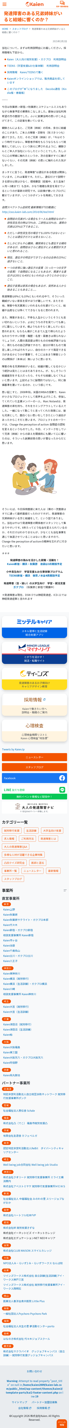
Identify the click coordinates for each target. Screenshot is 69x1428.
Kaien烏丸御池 (11, 1075)
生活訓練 (31, 830)
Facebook (10, 778)
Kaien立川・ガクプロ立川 (18, 956)
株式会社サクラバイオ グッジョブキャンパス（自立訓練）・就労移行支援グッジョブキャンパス (34, 1353)
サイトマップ (19, 1402)
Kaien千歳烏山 (11, 950)
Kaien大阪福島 (11, 1047)
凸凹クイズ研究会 (14, 863)
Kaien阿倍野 (10, 1062)
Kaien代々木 (10, 925)
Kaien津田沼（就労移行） (18, 1024)
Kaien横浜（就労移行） (16, 978)
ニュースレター (34, 757)
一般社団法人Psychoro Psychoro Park (25, 1314)
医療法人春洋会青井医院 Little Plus (24, 1301)
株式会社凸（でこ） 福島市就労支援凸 (25, 1123)
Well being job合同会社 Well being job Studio (30, 1165)
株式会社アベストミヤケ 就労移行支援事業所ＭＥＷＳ (34, 1186)
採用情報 (42, 1408)
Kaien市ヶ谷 (10, 940)
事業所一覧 (10, 871)
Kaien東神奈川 (11, 973)
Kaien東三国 (10, 1052)
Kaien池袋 (9, 945)
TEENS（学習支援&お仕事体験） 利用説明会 (33, 66)
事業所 (7, 890)
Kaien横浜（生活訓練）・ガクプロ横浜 (25, 984)
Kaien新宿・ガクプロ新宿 (18, 930)
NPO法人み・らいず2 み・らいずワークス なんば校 (33, 1263)
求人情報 (9, 838)
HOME (5, 28)
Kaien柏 (7, 1034)
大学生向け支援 (52, 830)
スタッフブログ (20, 28)
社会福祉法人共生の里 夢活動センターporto (28, 1326)
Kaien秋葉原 (10, 914)
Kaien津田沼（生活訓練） (18, 1029)
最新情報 (53, 871)
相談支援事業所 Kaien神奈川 (19, 994)
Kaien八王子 (10, 961)
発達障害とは (48, 838)
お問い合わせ (34, 1371)
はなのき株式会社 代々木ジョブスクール (26, 1339)
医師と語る (37, 863)
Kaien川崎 (9, 989)
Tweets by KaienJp (13, 749)
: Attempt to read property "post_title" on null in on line (34, 1388)
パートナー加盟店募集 (44, 1402)
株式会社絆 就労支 (13, 1228)
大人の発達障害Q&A (15, 847)
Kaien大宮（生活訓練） (16, 1012)
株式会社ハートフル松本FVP (19, 1215)
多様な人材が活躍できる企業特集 (23, 855)
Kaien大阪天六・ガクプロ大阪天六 (23, 1057)
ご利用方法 (27, 838)
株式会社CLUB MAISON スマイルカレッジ (27, 1250)
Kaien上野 (9, 909)
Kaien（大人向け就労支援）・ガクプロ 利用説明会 (36, 59)
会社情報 (23, 1408)
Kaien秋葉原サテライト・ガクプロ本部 (25, 920)
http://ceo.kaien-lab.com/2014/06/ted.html (28, 212)
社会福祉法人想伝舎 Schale (19, 1110)
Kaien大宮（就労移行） (16, 1006)
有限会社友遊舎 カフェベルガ (20, 1136)
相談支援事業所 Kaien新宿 (18, 935)
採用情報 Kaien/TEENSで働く (25, 72)
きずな (31, 1228)
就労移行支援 (11, 830)
